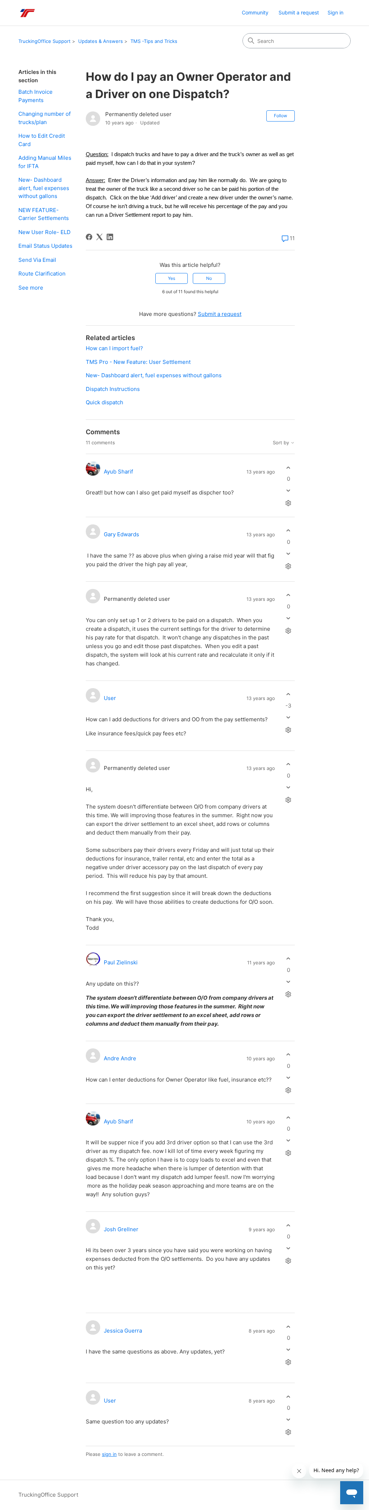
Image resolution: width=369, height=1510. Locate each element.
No (209, 278)
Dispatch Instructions (113, 389)
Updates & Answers (100, 41)
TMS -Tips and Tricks (153, 41)
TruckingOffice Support (44, 41)
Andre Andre (120, 1058)
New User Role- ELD (44, 232)
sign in (109, 1454)
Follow (280, 115)
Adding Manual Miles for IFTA (44, 162)
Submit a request (299, 12)
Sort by (281, 442)
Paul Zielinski (121, 962)
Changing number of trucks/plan (44, 118)
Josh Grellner (121, 1229)
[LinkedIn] (110, 237)
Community (255, 12)
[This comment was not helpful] (288, 490)
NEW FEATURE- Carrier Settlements (43, 214)
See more (30, 287)
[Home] (27, 12)
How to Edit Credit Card (41, 140)
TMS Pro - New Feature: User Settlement (138, 361)
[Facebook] (89, 237)
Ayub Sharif (118, 471)
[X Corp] (99, 237)
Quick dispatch (104, 402)
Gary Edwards (121, 534)
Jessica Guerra (123, 1330)
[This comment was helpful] (288, 467)
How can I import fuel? (114, 348)
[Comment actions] (288, 503)
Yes (171, 278)
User (110, 698)
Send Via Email (37, 259)
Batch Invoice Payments (35, 96)
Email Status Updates (45, 245)
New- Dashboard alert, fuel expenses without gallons (43, 187)
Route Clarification (42, 273)
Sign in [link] (335, 12)
